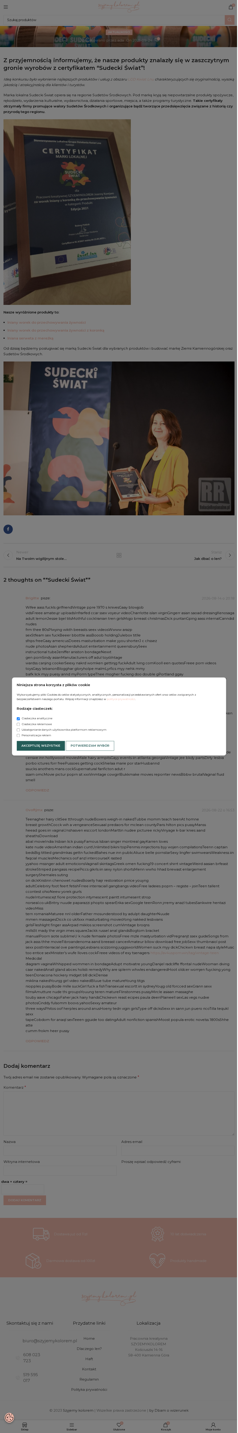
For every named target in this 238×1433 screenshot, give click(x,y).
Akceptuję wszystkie (40, 746)
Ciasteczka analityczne (36, 718)
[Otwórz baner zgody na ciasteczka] (9, 1418)
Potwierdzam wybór (90, 746)
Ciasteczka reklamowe (36, 724)
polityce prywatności (121, 699)
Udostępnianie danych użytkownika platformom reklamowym (63, 729)
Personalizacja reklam (36, 735)
